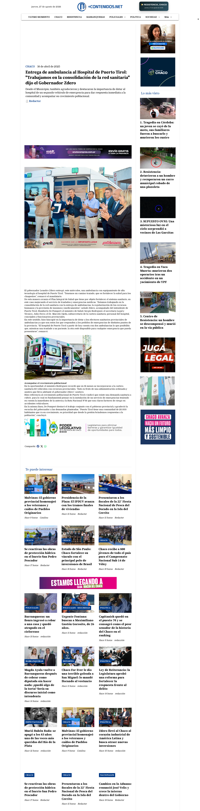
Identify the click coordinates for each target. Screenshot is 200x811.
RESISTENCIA (74, 17)
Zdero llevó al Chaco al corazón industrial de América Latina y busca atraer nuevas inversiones (115, 738)
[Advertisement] (78, 40)
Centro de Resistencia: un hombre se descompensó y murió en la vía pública (158, 322)
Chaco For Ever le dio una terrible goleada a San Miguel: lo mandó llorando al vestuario (78, 675)
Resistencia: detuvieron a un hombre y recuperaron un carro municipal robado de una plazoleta (157, 179)
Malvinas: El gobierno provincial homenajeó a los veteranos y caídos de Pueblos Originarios (40, 505)
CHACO (58, 17)
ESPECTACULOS (34, 722)
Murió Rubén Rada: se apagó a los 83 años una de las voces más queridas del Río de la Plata (40, 738)
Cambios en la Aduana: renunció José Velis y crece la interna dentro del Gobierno (115, 789)
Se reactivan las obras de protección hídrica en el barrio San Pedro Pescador (40, 554)
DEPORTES (68, 661)
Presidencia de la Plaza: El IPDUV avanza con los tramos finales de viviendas (78, 503)
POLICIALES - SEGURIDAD (76, 608)
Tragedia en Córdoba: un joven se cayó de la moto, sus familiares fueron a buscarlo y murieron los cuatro (157, 130)
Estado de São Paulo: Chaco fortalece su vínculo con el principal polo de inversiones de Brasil (77, 556)
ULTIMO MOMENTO (39, 17)
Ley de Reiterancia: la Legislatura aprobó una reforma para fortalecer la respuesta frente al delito (114, 679)
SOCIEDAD (151, 17)
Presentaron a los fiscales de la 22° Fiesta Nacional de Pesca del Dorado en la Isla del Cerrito (115, 505)
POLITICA (135, 17)
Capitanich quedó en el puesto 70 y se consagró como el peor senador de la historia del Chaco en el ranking (115, 626)
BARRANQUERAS (95, 17)
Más (166, 17)
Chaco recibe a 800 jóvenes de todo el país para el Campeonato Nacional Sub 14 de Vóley (115, 556)
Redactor (35, 101)
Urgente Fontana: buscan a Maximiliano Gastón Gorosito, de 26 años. (78, 622)
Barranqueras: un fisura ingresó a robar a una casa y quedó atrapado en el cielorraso (40, 624)
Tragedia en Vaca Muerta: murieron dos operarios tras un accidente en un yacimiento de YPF (156, 274)
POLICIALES (116, 17)
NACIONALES (107, 775)
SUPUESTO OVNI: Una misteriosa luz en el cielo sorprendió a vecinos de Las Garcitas (157, 227)
